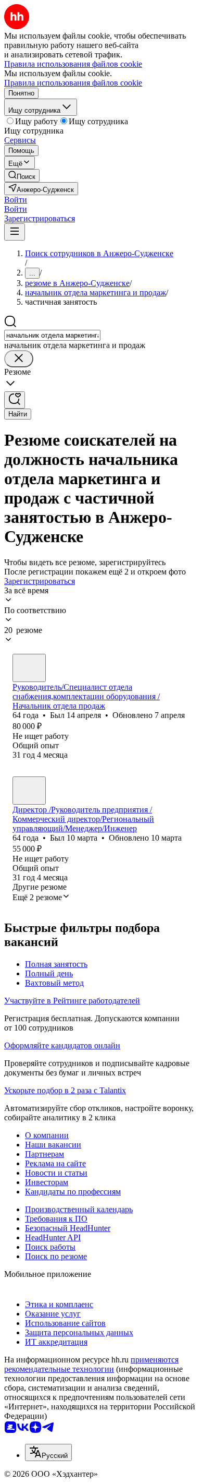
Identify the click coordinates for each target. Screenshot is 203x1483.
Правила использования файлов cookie (73, 82)
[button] (15, 199)
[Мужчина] (29, 668)
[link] (22, 175)
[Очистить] (18, 358)
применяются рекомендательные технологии (91, 1364)
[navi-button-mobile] (14, 232)
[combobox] (52, 335)
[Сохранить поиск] (14, 400)
